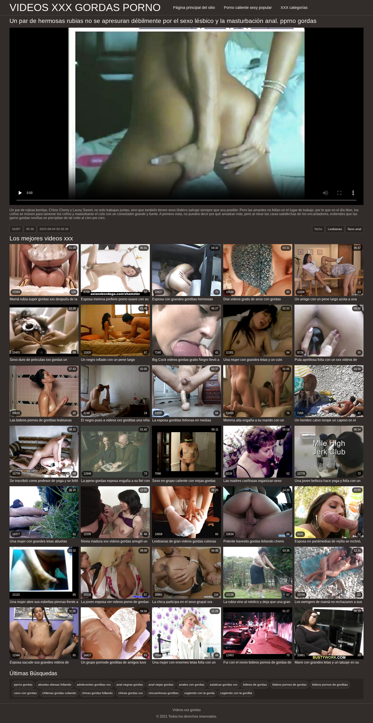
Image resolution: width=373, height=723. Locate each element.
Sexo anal (354, 229)
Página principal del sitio (194, 7)
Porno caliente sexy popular (248, 7)
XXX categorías (294, 7)
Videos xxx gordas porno (85, 7)
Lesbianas (335, 229)
